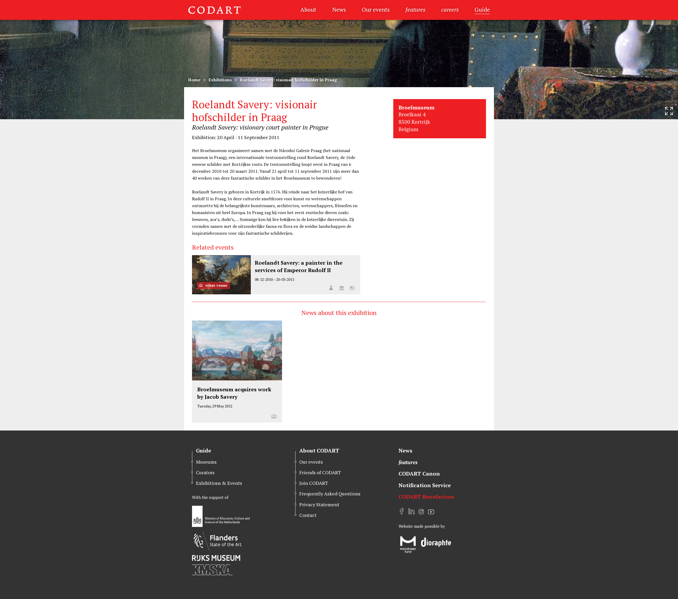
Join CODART (313, 483)
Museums (206, 462)
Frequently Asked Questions (329, 493)
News (339, 9)
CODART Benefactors (426, 496)
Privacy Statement (319, 504)
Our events (376, 9)
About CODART (319, 450)
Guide (482, 9)
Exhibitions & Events (219, 483)
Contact (307, 515)
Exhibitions (220, 80)
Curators (205, 472)
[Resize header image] (669, 111)
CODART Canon (419, 473)
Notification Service (425, 485)
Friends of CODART (320, 472)
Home (194, 80)
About (308, 9)
